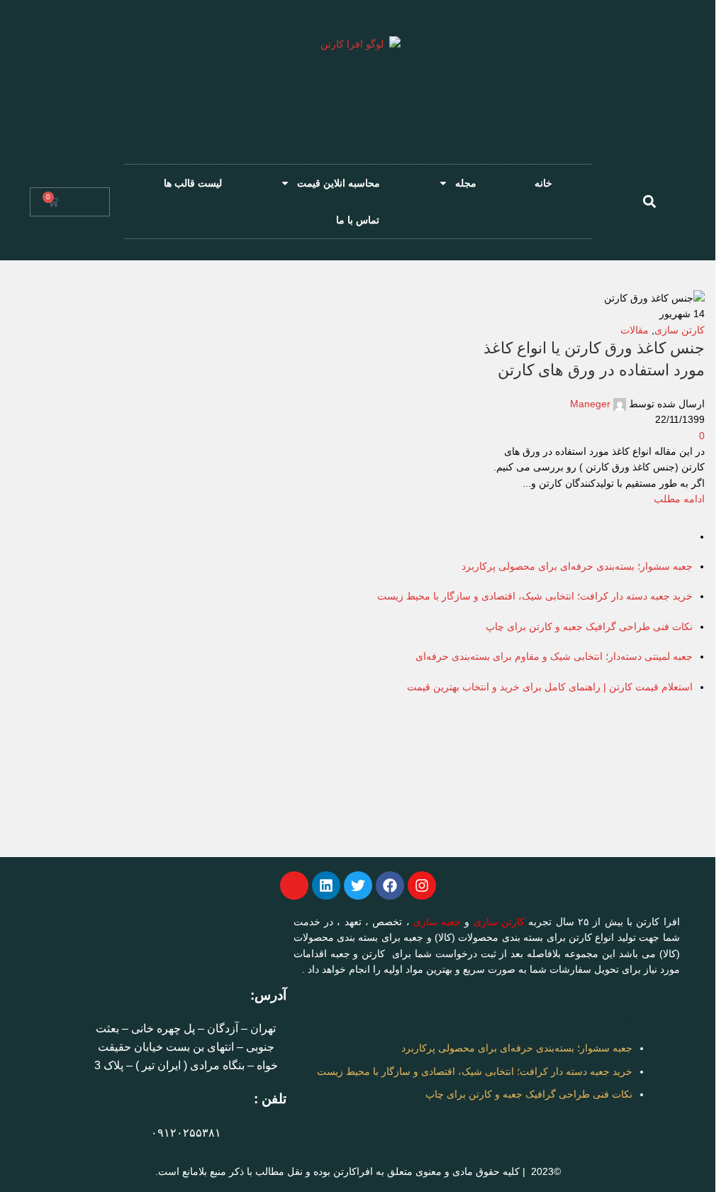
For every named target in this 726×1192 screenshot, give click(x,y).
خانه (543, 183)
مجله (465, 183)
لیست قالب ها (193, 183)
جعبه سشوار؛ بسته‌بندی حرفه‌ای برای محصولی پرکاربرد (516, 1048)
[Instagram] (422, 885)
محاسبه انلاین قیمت (338, 183)
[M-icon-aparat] (294, 885)
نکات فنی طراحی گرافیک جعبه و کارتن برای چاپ (528, 1094)
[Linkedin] (326, 885)
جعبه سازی (437, 921)
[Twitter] (358, 885)
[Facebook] (390, 885)
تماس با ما (357, 220)
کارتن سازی (499, 921)
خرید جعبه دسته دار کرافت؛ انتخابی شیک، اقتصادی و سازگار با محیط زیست (474, 1071)
